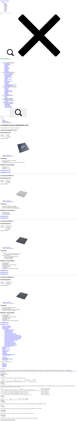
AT (6, 4)
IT (5, 10)
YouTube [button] (2, 395)
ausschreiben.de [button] (3, 410)
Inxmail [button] (2, 405)
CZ (6, 11)
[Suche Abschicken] (10, 13)
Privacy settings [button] (5, 359)
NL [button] (4, 2)
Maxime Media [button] (3, 415)
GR (6, 9)
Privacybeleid (2, 372)
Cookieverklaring (69, 371)
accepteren (3, 376)
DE (6, 3)
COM (6, 5)
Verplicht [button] (2, 375)
